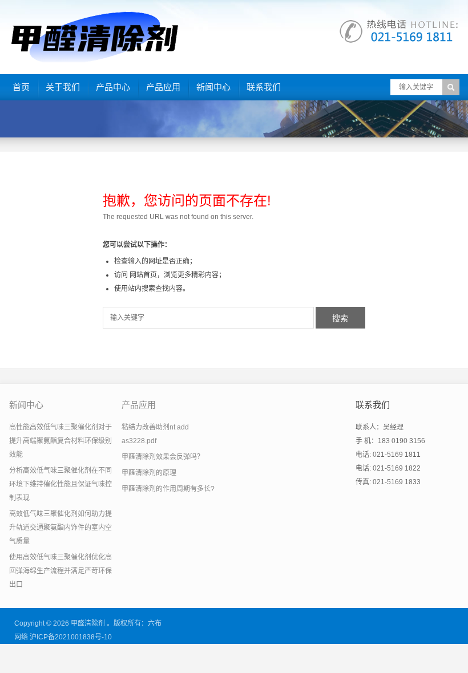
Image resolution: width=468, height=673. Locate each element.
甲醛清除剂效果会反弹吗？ (163, 457)
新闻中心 (213, 87)
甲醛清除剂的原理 (149, 473)
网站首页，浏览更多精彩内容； (177, 275)
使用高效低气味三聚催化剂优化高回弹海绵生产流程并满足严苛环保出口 (60, 571)
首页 (21, 87)
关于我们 (63, 87)
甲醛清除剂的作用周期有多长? (168, 489)
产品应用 (163, 87)
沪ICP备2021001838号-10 (71, 637)
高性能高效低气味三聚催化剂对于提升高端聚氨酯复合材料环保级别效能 (60, 441)
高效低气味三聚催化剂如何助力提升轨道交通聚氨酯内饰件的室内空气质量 (60, 527)
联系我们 (264, 87)
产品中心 (113, 87)
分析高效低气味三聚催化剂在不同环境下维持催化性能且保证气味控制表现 (60, 484)
